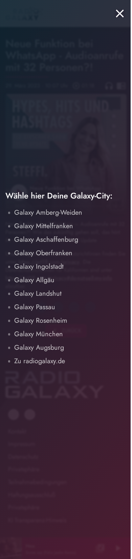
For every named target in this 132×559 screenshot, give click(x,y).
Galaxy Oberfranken (43, 253)
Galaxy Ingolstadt (39, 266)
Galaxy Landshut (38, 293)
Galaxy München (38, 334)
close (120, 13)
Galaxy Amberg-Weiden (48, 212)
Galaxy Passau (34, 307)
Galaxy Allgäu (34, 280)
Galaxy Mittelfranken (43, 226)
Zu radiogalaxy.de (39, 361)
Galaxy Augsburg (39, 347)
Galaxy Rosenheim (40, 320)
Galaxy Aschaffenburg (46, 239)
